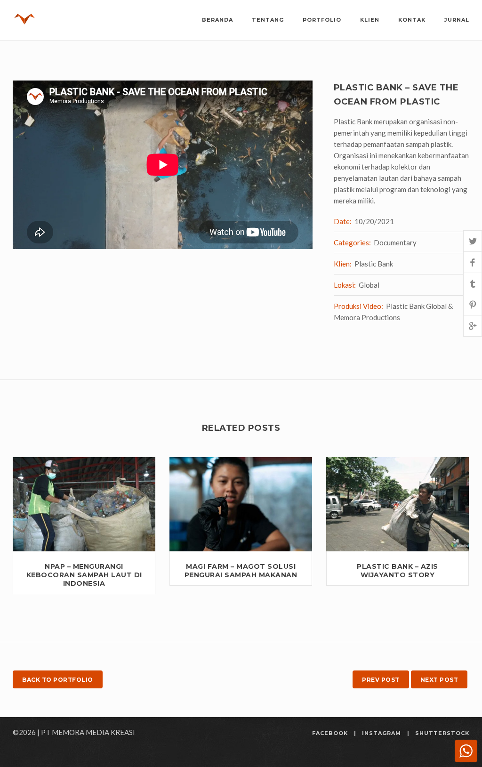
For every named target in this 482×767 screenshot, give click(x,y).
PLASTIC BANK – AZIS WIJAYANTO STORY (397, 570)
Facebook (330, 733)
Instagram (381, 733)
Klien (369, 19)
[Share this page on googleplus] (473, 325)
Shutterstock (442, 733)
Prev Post (381, 679)
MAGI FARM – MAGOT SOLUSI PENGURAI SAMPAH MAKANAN (241, 570)
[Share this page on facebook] (473, 262)
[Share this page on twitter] (473, 241)
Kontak (412, 19)
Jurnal (456, 19)
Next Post (439, 679)
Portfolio (322, 19)
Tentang (268, 19)
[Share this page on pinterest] (473, 304)
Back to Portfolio (57, 679)
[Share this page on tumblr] (473, 283)
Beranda (217, 19)
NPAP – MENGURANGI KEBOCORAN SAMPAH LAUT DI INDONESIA (84, 575)
